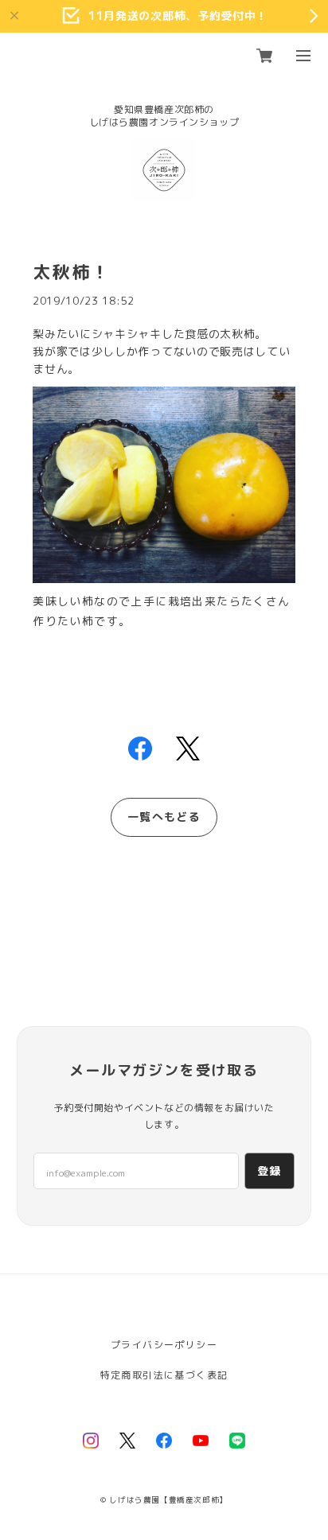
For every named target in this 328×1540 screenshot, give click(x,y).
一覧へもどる (164, 816)
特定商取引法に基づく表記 (164, 1375)
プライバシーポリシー (164, 1344)
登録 (269, 1170)
